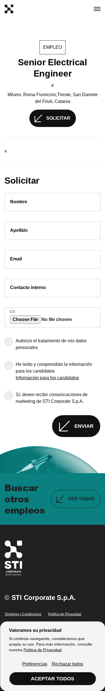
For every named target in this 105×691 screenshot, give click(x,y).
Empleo (52, 47)
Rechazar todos (67, 664)
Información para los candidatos (47, 377)
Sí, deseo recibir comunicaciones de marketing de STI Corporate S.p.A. (52, 398)
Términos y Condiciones (22, 614)
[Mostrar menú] (97, 9)
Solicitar (58, 118)
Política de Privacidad (64, 614)
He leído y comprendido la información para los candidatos (54, 367)
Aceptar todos (52, 678)
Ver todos (81, 498)
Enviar (84, 426)
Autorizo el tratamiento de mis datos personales (51, 344)
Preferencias (34, 664)
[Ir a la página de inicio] (8, 8)
